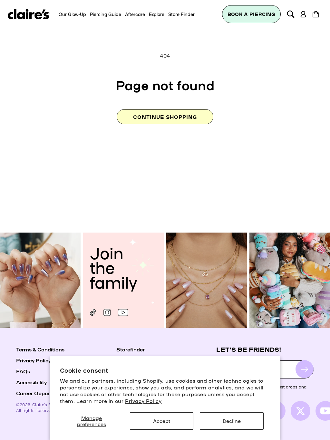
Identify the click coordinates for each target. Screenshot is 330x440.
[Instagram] (107, 312)
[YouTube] (123, 312)
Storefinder (130, 349)
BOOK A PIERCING (251, 14)
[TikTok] (93, 312)
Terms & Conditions (40, 349)
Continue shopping (165, 116)
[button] (291, 14)
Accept (161, 420)
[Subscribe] (305, 369)
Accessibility (31, 382)
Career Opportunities (42, 393)
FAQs (23, 371)
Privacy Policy (143, 400)
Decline (232, 420)
